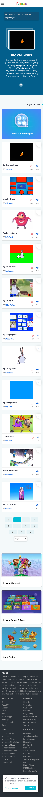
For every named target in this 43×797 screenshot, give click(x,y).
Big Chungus (8, 301)
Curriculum (27, 705)
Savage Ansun (22, 65)
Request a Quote (30, 771)
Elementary (28, 742)
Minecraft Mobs (8, 745)
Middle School (29, 745)
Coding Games (8, 733)
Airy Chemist (10, 407)
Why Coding (28, 713)
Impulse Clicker (9, 199)
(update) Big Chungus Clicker (10, 335)
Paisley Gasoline (10, 440)
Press (4, 710)
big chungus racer (10, 402)
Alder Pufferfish (10, 305)
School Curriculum (30, 736)
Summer (26, 725)
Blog (3, 702)
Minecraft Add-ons (9, 750)
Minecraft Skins (8, 739)
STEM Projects (29, 768)
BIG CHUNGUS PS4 (10, 470)
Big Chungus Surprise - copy (10, 368)
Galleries (27, 14)
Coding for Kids (14, 14)
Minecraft (6, 736)
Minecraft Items (8, 753)
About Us (5, 705)
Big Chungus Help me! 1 (10, 267)
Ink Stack (9, 373)
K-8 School (27, 756)
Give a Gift (27, 708)
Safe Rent (10, 73)
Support (5, 708)
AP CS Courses (29, 750)
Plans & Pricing (29, 719)
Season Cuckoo (10, 508)
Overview (27, 702)
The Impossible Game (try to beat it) (10, 233)
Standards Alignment (31, 759)
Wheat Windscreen (10, 339)
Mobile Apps (7, 716)
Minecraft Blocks (9, 748)
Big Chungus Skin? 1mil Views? (10, 504)
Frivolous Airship (10, 474)
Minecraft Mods (8, 756)
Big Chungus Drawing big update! (10, 165)
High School (28, 748)
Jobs (3, 713)
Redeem (26, 710)
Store (4, 725)
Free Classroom (29, 739)
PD (24, 762)
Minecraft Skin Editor (10, 742)
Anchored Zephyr (10, 271)
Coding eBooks (8, 722)
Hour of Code (7, 762)
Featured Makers (30, 716)
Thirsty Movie (23, 68)
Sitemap (5, 719)
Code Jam (6, 759)
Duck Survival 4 (9, 436)
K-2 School (27, 753)
